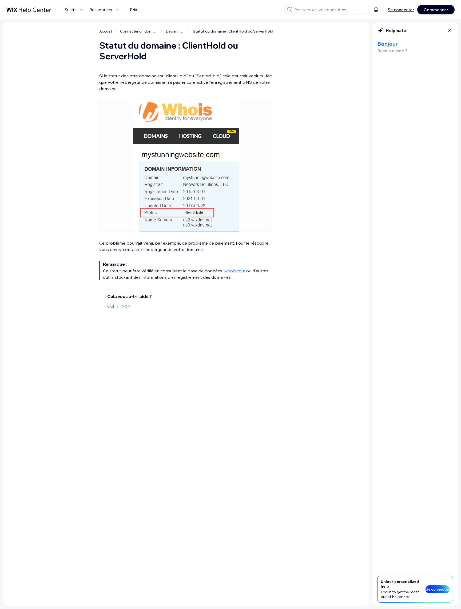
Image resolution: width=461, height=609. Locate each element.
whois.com (234, 270)
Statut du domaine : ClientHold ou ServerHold (233, 31)
